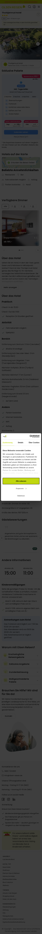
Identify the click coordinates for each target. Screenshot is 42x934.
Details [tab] (20, 442)
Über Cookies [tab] (34, 442)
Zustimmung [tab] (8, 442)
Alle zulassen (21, 481)
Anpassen (20, 488)
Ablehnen (21, 496)
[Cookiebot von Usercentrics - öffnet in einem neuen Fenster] (29, 436)
